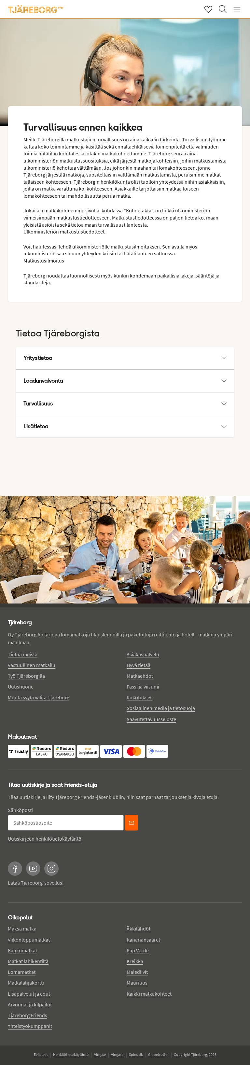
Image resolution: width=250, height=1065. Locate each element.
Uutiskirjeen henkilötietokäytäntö (44, 838)
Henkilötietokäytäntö (71, 1054)
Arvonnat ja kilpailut (30, 1004)
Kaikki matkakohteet (149, 993)
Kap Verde (138, 950)
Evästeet (41, 1054)
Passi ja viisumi (143, 686)
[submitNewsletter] (131, 823)
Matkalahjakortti (26, 982)
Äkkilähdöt (138, 928)
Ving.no (117, 1054)
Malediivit (137, 972)
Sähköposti (20, 810)
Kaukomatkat (22, 950)
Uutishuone (21, 686)
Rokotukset (139, 697)
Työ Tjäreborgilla (26, 676)
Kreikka (135, 961)
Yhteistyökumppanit (30, 1026)
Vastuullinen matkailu (31, 665)
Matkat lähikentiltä (28, 961)
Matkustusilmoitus (43, 260)
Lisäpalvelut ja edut (29, 993)
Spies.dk (136, 1054)
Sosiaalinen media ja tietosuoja (161, 708)
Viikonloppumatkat (29, 939)
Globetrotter (158, 1054)
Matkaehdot (140, 676)
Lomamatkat (21, 972)
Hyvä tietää (138, 665)
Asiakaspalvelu (143, 654)
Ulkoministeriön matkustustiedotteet (63, 231)
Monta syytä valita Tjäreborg (38, 697)
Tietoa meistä (22, 654)
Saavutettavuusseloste (151, 719)
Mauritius (137, 982)
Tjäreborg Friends (27, 1015)
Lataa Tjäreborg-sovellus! (36, 882)
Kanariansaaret (143, 939)
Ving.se (100, 1054)
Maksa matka (22, 928)
